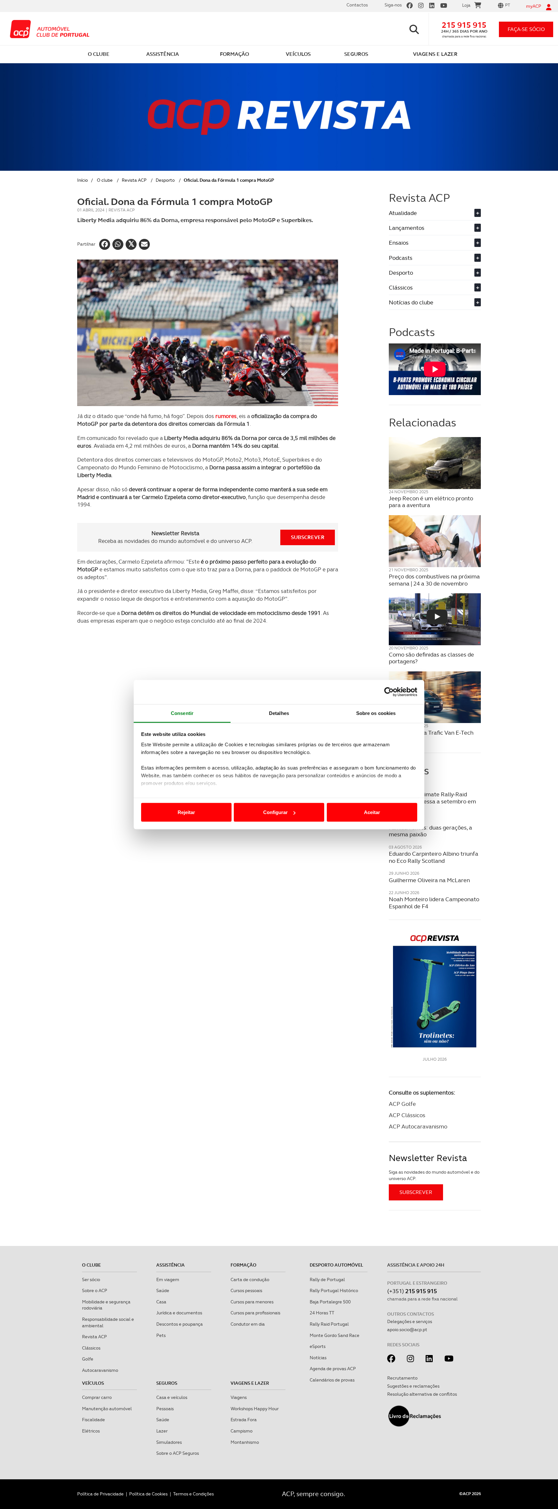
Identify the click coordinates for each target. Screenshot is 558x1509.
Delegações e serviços (409, 1321)
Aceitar (372, 812)
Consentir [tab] (182, 713)
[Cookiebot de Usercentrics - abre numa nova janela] (389, 692)
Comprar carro (97, 1397)
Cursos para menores (252, 1302)
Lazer (162, 1431)
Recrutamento (402, 1378)
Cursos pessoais (246, 1290)
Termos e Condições (193, 1494)
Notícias (318, 1358)
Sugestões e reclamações (413, 1386)
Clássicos (434, 287)
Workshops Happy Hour (255, 1409)
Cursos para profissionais (255, 1313)
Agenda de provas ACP (333, 1368)
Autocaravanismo (100, 1370)
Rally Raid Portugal (329, 1324)
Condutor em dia (248, 1324)
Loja (466, 5)
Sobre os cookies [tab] (376, 713)
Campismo (242, 1431)
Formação (243, 1265)
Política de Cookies (148, 1494)
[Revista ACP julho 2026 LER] (435, 991)
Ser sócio (91, 1279)
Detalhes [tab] (279, 713)
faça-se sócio (526, 29)
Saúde (162, 1290)
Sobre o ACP (94, 1290)
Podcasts (434, 257)
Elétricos (91, 1431)
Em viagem (167, 1279)
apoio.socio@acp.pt (407, 1329)
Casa (161, 1302)
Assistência (170, 1265)
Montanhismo (245, 1442)
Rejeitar (186, 812)
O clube (105, 180)
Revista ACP (134, 180)
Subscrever (308, 537)
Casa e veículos (171, 1397)
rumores (226, 416)
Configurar (275, 812)
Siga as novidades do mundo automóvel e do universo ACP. (434, 1175)
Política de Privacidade (100, 1494)
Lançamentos (434, 227)
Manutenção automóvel (107, 1409)
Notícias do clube (434, 302)
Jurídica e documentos (179, 1313)
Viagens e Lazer (250, 1383)
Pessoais (165, 1409)
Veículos (93, 1383)
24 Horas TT (322, 1313)
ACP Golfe (402, 1103)
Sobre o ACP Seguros (177, 1453)
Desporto (165, 180)
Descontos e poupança (179, 1324)
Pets (161, 1335)
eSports (318, 1346)
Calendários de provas (332, 1380)
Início (82, 180)
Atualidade (434, 213)
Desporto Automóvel (336, 1265)
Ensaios (434, 242)
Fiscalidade (93, 1419)
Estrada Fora (244, 1419)
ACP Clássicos (407, 1115)
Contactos (357, 5)
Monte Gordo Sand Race (334, 1335)
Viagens (239, 1397)
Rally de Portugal (327, 1279)
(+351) (412, 1291)
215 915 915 (464, 25)
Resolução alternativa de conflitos (422, 1394)
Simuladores (169, 1442)
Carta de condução (250, 1279)
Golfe (87, 1359)
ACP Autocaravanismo (418, 1126)
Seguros (166, 1383)
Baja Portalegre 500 (330, 1302)
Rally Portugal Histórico (334, 1290)
